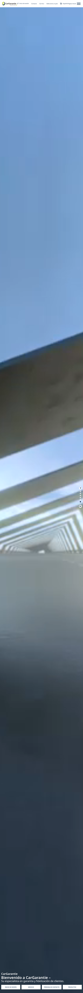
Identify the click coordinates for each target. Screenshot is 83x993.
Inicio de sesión (24, 3)
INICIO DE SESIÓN (11, 987)
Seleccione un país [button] (52, 4)
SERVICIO (31, 987)
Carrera (41, 4)
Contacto (34, 4)
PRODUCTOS (72, 987)
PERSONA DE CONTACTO (51, 987)
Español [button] (65, 3)
